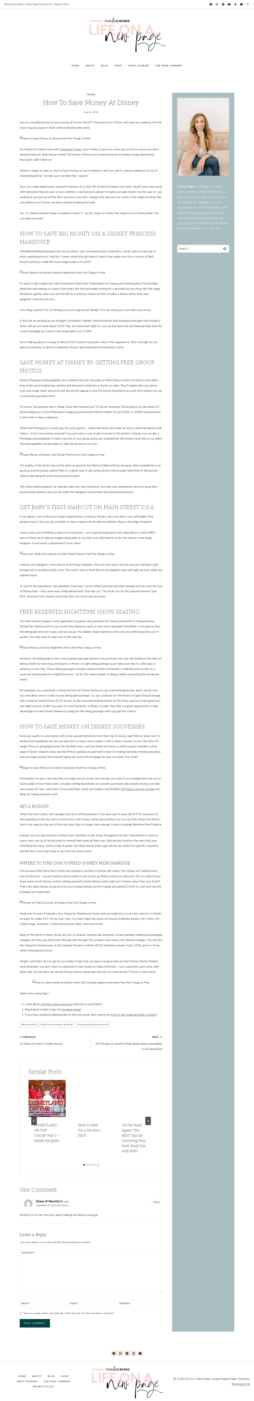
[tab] (84, 1165)
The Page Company (169, 65)
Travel (91, 94)
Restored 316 (241, 1384)
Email (74, 1303)
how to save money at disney (57, 1024)
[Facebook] (210, 4)
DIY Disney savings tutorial (137, 789)
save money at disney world (93, 1024)
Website (124, 1303)
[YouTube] (229, 4)
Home (75, 65)
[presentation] (47, 1098)
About (90, 65)
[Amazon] (235, 4)
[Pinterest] (223, 4)
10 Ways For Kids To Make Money (41, 1041)
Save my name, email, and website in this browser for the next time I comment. (68, 1313)
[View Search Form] (248, 4)
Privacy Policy (43, 1386)
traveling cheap (71, 1009)
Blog (104, 65)
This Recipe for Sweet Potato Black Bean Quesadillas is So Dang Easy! (128, 1043)
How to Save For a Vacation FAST (89, 1130)
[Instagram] (216, 4)
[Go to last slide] (34, 1121)
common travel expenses (56, 1004)
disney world (29, 1024)
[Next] (148, 1121)
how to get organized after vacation (133, 1015)
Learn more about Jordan (192, 234)
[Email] (241, 4)
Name (25, 1303)
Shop (118, 65)
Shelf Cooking (138, 65)
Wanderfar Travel (70, 149)
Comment (28, 1252)
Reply (156, 1202)
